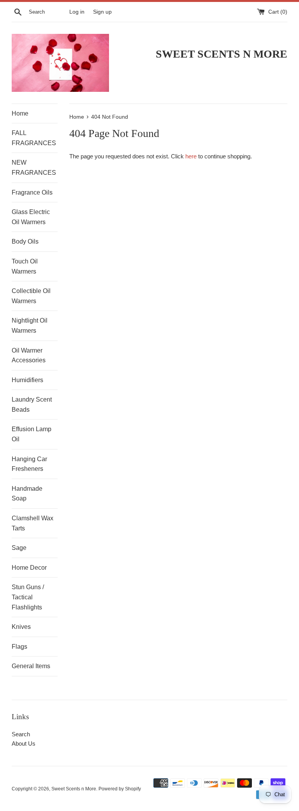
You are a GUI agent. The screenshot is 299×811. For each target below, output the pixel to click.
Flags (19, 646)
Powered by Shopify (119, 789)
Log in (76, 12)
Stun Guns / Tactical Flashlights (28, 597)
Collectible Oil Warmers (31, 296)
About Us (23, 743)
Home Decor (29, 567)
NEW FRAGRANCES (34, 167)
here (191, 156)
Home (20, 113)
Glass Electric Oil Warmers (31, 217)
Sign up (102, 12)
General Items (31, 666)
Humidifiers (27, 380)
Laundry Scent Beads (32, 404)
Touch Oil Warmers (25, 266)
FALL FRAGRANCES (34, 138)
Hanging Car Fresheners (29, 464)
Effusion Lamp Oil (31, 434)
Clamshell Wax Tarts (32, 523)
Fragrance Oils (32, 192)
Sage (19, 547)
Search (21, 734)
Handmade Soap (27, 493)
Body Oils (25, 241)
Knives (21, 626)
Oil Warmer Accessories (29, 355)
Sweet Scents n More (73, 789)
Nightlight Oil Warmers (29, 325)
